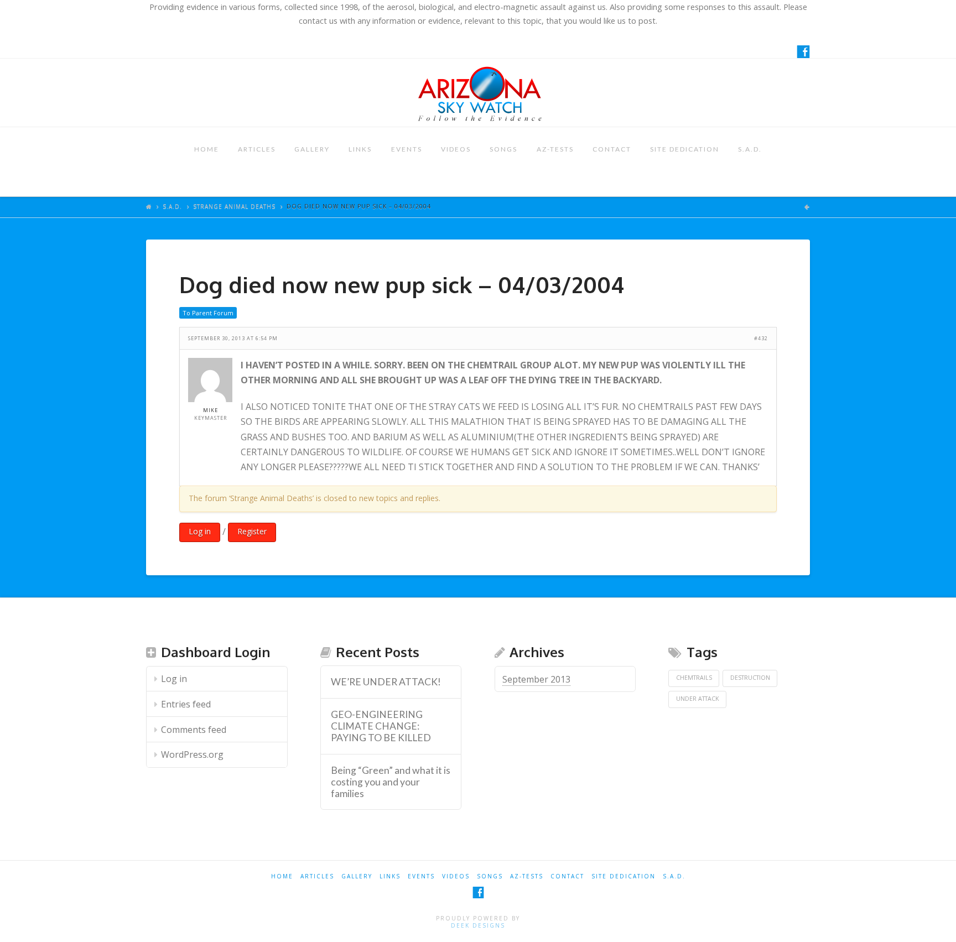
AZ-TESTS (555, 149)
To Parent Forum (208, 313)
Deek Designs (478, 925)
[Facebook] (803, 51)
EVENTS (406, 149)
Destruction (750, 677)
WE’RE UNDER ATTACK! (386, 682)
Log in (200, 531)
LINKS (360, 149)
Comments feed (193, 730)
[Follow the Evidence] (478, 92)
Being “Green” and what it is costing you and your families (390, 781)
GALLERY (312, 149)
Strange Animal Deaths (234, 206)
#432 (761, 338)
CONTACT (612, 149)
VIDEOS (456, 149)
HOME (206, 149)
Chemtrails (694, 677)
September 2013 (536, 679)
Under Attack (697, 698)
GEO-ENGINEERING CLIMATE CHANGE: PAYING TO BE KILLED (381, 726)
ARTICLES (257, 149)
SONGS (503, 149)
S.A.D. (750, 149)
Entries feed (186, 704)
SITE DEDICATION (684, 149)
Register (252, 531)
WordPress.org (192, 754)
